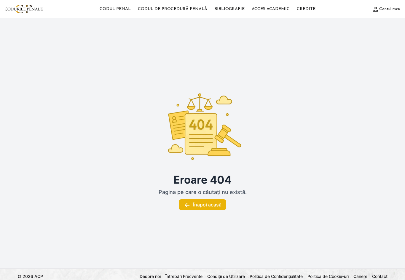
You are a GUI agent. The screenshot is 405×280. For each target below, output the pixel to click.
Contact (380, 276)
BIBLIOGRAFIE (229, 9)
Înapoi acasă (207, 205)
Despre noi (150, 276)
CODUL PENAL (115, 9)
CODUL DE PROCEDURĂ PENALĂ (172, 9)
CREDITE (306, 9)
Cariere (360, 276)
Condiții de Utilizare (226, 276)
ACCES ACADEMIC (271, 9)
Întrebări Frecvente (184, 276)
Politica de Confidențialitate (276, 276)
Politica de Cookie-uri (328, 276)
